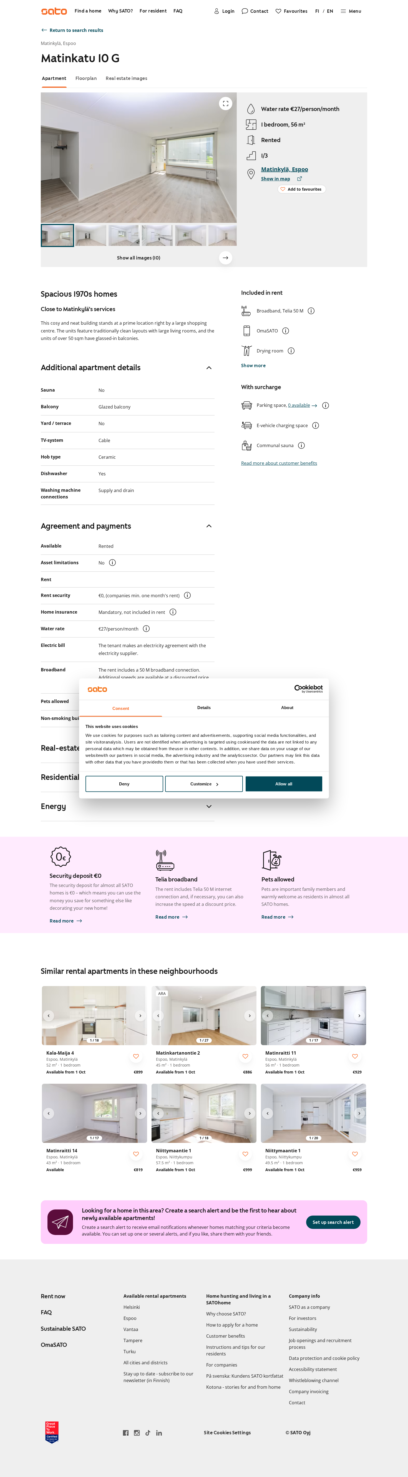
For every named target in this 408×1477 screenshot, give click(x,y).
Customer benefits (225, 1336)
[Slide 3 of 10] (124, 235)
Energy (53, 806)
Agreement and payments (86, 525)
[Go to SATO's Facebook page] (125, 1433)
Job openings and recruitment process (320, 1343)
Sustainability (303, 1329)
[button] (311, 311)
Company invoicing (309, 1391)
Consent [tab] (120, 708)
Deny (124, 784)
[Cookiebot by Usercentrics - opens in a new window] (298, 689)
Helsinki (132, 1307)
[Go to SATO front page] (54, 11)
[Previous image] (48, 1015)
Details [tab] (204, 707)
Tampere (133, 1340)
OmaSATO (54, 1345)
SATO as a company (309, 1307)
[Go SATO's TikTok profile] (148, 1433)
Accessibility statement (313, 1369)
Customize (200, 784)
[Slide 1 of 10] (57, 235)
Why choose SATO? (226, 1314)
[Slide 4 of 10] (157, 235)
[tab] (54, 78)
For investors (302, 1318)
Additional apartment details (91, 367)
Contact (297, 1403)
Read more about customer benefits (279, 463)
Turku (130, 1352)
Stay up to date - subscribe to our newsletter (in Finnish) (158, 1377)
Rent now (53, 1296)
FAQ (46, 1312)
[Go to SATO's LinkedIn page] (159, 1433)
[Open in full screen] (225, 103)
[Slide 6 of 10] (224, 235)
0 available (299, 405)
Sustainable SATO (63, 1328)
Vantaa (131, 1329)
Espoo (130, 1318)
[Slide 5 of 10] (190, 235)
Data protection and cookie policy (324, 1358)
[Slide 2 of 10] (90, 235)
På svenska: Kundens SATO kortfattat (244, 1376)
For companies (221, 1365)
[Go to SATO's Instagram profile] (137, 1433)
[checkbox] (136, 1056)
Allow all (283, 784)
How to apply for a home (232, 1325)
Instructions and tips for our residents (235, 1350)
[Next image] (225, 257)
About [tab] (287, 707)
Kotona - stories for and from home (243, 1387)
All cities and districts (146, 1363)
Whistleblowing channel (314, 1380)
